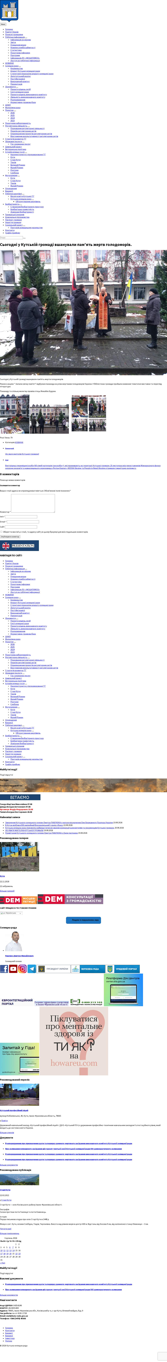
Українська (10, 913)
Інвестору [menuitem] (10, 1338)
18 (4, 1253)
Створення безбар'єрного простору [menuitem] (27, 206)
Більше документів (9, 1165)
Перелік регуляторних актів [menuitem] (23, 131)
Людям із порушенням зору (85, 920)
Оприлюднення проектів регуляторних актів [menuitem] (31, 133)
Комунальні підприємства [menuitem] (17, 217)
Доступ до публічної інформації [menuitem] (25, 60)
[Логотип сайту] (9, 21)
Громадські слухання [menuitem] (14, 214)
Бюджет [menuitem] (9, 1333)
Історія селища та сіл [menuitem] (15, 152)
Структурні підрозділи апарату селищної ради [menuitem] (31, 73)
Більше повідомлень (9, 1233)
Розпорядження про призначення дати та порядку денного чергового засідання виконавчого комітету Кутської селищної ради (68, 1143)
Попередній (9, 448)
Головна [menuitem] (9, 29)
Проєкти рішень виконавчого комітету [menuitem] (28, 94)
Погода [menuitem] (8, 1341)
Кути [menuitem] (12, 157)
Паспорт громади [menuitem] (13, 219)
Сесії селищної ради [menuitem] (19, 92)
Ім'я (2, 516)
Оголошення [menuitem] (11, 188)
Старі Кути (5, 1189)
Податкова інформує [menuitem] (20, 52)
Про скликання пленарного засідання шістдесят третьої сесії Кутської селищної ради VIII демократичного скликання (63, 1148)
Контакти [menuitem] (9, 230)
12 (7, 1250)
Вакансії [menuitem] (9, 191)
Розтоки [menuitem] (14, 170)
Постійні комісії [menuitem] (17, 79)
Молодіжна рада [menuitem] (12, 107)
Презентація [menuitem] (16, 84)
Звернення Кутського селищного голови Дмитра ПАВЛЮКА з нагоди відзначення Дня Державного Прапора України (59, 822)
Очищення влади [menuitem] (18, 45)
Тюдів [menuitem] (13, 162)
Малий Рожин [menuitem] (16, 167)
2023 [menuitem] (12, 120)
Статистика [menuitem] (16, 50)
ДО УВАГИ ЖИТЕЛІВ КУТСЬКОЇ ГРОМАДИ (24, 830)
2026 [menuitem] (12, 112)
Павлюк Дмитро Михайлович (19, 955)
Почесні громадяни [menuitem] (14, 34)
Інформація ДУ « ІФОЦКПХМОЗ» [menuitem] (25, 58)
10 (1, 1250)
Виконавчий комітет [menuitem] (20, 81)
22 (16, 1253)
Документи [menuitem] (10, 86)
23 (19, 1253)
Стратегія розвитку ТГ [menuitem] (15, 139)
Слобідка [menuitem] (14, 172)
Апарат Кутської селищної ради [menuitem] (25, 71)
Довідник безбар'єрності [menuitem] (22, 212)
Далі (6, 460)
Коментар (5, 512)
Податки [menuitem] (9, 110)
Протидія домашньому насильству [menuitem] (26, 227)
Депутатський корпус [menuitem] (20, 76)
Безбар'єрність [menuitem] (12, 204)
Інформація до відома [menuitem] (20, 39)
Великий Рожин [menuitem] (17, 165)
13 (10, 1250)
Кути (2, 876)
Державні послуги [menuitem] (13, 141)
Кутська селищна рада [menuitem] (20, 199)
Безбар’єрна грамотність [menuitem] (22, 209)
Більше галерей (7, 891)
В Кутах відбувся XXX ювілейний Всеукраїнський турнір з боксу (34, 825)
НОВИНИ (19, 442)
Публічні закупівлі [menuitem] (13, 193)
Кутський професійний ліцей (14, 1110)
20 (10, 1253)
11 (4, 1250)
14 (13, 1250)
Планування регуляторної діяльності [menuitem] (27, 128)
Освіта (4, 1120)
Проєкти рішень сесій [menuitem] (20, 89)
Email (3, 521)
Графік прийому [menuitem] (12, 232)
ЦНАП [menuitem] (8, 105)
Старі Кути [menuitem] (15, 159)
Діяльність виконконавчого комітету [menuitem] (27, 97)
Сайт (2, 526)
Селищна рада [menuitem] (11, 65)
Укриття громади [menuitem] (13, 222)
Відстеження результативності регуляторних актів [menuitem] (34, 136)
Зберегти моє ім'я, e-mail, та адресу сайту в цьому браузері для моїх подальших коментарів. (45, 532)
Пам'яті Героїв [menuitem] (11, 32)
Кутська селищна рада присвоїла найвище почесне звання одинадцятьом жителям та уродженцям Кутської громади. (59, 827)
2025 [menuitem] (12, 115)
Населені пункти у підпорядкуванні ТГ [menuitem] (28, 154)
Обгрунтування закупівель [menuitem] (28, 201)
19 (7, 1253)
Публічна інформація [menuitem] (15, 37)
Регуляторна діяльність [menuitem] (16, 125)
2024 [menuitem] (12, 118)
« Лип (2, 1263)
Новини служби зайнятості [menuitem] (22, 47)
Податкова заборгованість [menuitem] (18, 123)
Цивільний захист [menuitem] (13, 146)
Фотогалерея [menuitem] (11, 175)
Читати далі (5, 1228)
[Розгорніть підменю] (26, 37)
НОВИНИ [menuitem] (9, 63)
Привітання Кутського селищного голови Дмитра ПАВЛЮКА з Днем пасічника (41, 833)
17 (1, 1253)
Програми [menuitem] (15, 55)
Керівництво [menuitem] (16, 68)
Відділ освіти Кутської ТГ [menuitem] (22, 196)
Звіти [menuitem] (13, 42)
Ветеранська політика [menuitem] (15, 149)
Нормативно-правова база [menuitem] (23, 102)
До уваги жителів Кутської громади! (22, 454)
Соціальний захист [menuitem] (14, 225)
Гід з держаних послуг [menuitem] (20, 144)
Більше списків (7, 1132)
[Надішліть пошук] (24, 238)
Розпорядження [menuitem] (17, 99)
